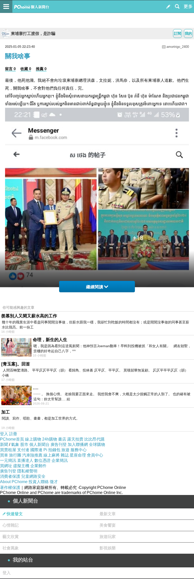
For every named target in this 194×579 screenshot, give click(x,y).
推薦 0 (41, 69)
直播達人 (25, 460)
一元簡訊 (8, 460)
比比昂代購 (94, 439)
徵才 (54, 482)
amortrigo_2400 (177, 47)
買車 (4, 455)
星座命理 (78, 455)
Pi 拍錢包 (51, 450)
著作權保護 (10, 487)
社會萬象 (11, 548)
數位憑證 (42, 460)
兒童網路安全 (33, 476)
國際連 (36, 450)
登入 (4, 434)
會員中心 (95, 455)
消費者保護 (10, 476)
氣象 (15, 444)
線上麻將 (51, 455)
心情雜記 (11, 525)
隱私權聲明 (27, 471)
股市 (24, 444)
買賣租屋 (8, 450)
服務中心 (78, 450)
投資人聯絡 (39, 482)
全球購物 (97, 444)
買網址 (6, 466)
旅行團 (15, 455)
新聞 (4, 444)
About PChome (14, 482)
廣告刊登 (59, 444)
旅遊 (65, 450)
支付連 (23, 450)
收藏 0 (25, 69)
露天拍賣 (75, 439)
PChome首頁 (12, 439)
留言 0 (10, 69)
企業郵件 (38, 466)
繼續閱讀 (94, 287)
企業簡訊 (60, 460)
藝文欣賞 (11, 536)
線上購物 (33, 439)
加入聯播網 (78, 444)
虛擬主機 (21, 466)
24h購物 (49, 439)
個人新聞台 (39, 444)
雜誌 (65, 455)
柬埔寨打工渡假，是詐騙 (33, 33)
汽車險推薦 (32, 455)
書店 (62, 439)
